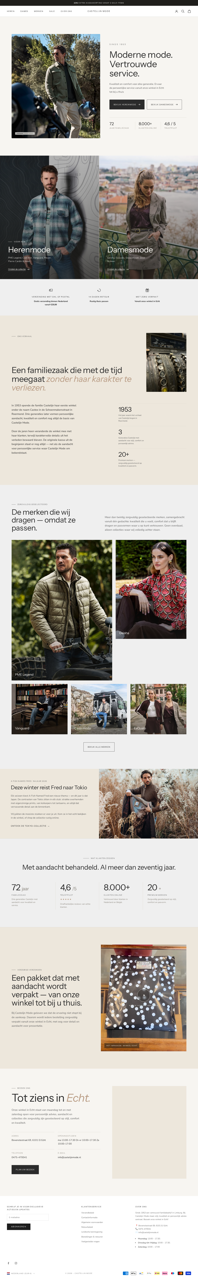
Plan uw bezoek (25, 1169)
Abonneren (18, 1226)
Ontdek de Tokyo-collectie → (30, 826)
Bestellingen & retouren (92, 1236)
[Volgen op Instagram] (15, 1263)
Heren (11, 11)
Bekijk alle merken (99, 747)
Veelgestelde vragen (90, 1241)
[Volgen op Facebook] (8, 1263)
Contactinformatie (89, 1217)
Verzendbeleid (87, 1212)
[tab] (19, 133)
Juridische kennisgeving (91, 1231)
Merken (38, 11)
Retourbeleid (87, 1227)
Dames (24, 11)
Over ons (66, 11)
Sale (52, 11)
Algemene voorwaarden (92, 1222)
